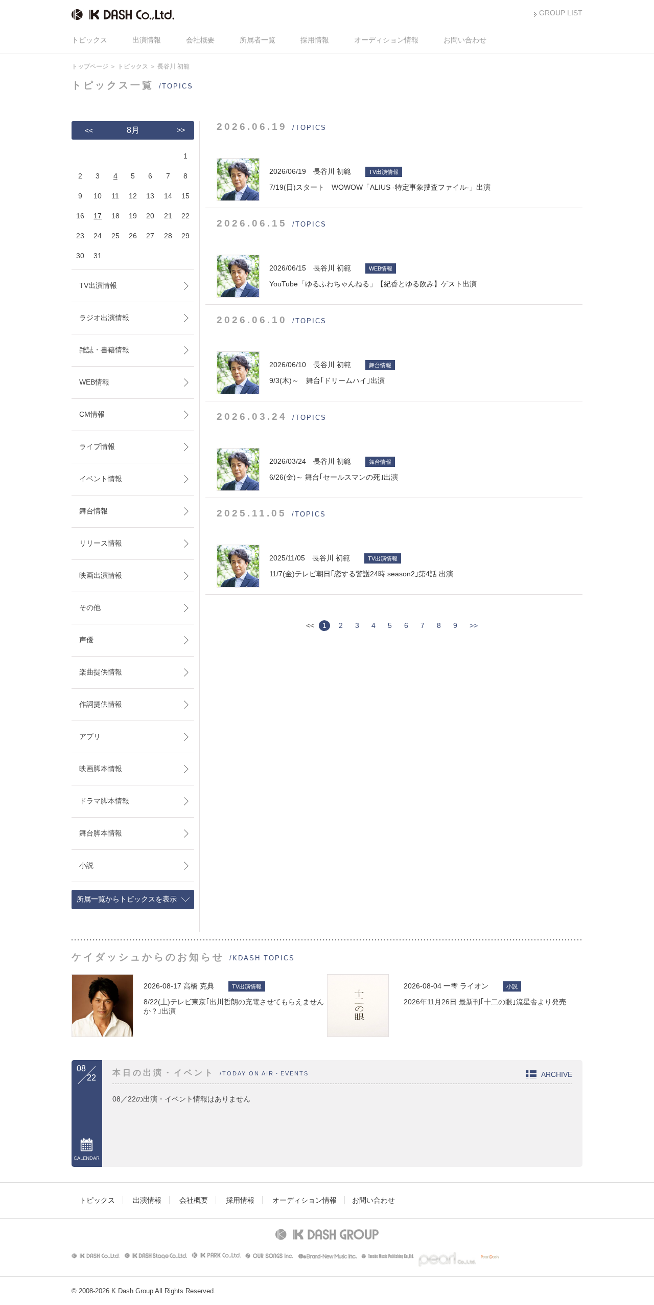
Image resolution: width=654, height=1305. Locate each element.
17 (98, 216)
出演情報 (146, 40)
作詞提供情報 (100, 704)
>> (474, 625)
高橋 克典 (198, 986)
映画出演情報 (100, 575)
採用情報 (314, 40)
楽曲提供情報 (100, 672)
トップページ (90, 66)
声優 (86, 640)
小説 (86, 865)
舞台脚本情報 (100, 833)
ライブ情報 (97, 446)
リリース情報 (100, 543)
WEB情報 (94, 382)
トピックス (89, 40)
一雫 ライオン (465, 986)
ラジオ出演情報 (104, 317)
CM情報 (92, 414)
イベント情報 (100, 479)
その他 (90, 607)
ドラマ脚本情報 (104, 801)
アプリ (90, 736)
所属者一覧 (257, 40)
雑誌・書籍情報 (104, 350)
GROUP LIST (560, 13)
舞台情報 (93, 511)
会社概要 (200, 40)
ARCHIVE (556, 1074)
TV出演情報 (98, 285)
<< (89, 130)
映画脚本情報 (100, 768)
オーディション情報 (386, 40)
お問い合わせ (464, 40)
